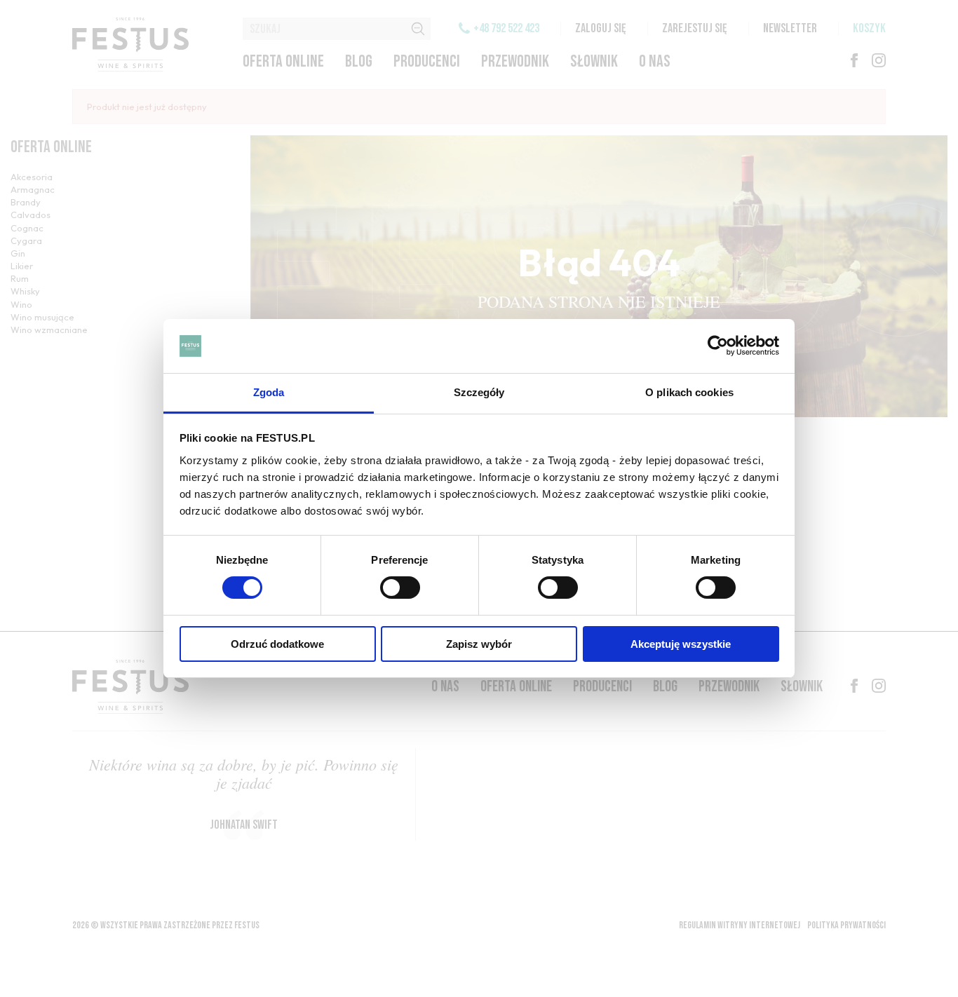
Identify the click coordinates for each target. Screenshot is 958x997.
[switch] (400, 587)
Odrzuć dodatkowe (277, 644)
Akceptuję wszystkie (680, 644)
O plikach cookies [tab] (689, 392)
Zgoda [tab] (269, 392)
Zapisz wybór (479, 644)
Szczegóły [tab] (479, 392)
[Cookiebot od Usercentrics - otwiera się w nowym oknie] (717, 345)
